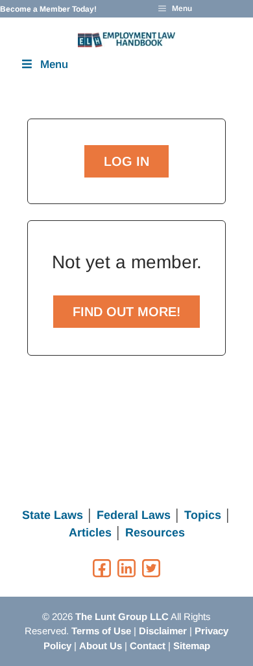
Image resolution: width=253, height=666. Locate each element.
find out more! (126, 311)
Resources (155, 532)
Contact (147, 645)
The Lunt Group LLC (122, 616)
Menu (54, 64)
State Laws (52, 515)
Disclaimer (163, 630)
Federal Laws (134, 515)
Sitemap (191, 645)
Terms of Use (101, 630)
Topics (202, 515)
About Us (100, 645)
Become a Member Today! (48, 9)
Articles (90, 532)
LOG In (126, 161)
